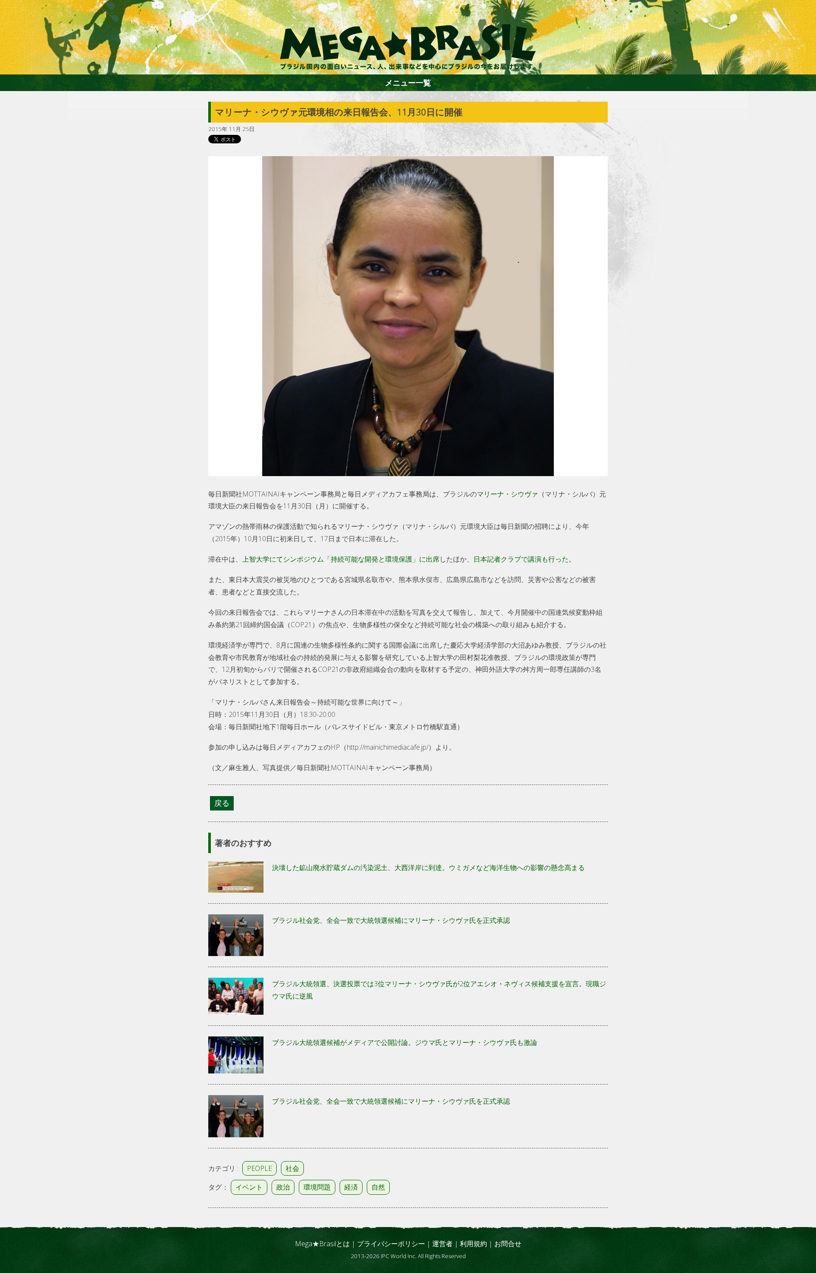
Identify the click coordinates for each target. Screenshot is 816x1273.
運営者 (442, 1243)
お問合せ (507, 1243)
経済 (351, 1187)
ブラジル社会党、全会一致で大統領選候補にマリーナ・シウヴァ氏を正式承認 (391, 920)
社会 (292, 1168)
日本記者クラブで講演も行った (521, 559)
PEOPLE (259, 1168)
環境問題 (317, 1187)
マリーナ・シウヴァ (507, 494)
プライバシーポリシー (391, 1243)
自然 (378, 1187)
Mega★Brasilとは (322, 1243)
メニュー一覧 (408, 82)
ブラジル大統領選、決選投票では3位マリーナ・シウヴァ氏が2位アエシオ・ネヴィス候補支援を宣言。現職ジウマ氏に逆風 (439, 990)
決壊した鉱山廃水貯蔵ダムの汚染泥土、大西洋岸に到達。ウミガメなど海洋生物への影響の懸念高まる (428, 867)
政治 (283, 1187)
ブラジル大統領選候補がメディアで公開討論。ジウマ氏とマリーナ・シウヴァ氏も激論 (404, 1042)
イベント (249, 1187)
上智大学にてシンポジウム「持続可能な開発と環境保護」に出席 (340, 559)
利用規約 (473, 1243)
